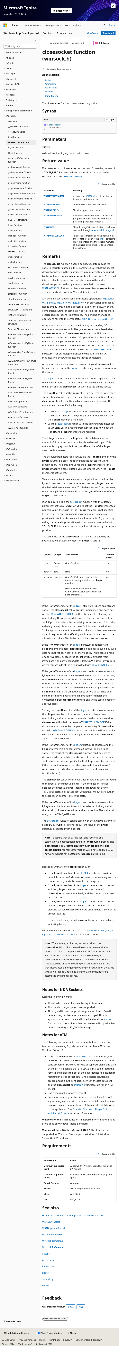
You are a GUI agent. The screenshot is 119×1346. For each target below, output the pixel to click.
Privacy (66, 1339)
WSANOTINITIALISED (54, 196)
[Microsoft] (5, 25)
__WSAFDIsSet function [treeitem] (19, 126)
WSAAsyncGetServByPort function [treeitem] (20, 380)
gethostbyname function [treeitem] (20, 172)
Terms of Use (8, 1344)
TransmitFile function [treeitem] (18, 329)
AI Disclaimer (8, 1339)
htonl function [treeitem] (15, 225)
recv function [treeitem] (14, 272)
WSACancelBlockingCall (102, 230)
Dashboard (108, 33)
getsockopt (53, 820)
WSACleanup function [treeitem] (18, 401)
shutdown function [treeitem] (17, 299)
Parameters (50, 84)
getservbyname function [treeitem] (20, 198)
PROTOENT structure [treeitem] (18, 267)
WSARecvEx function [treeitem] (18, 417)
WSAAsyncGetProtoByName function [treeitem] (21, 354)
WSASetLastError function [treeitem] (20, 422)
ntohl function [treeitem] (15, 256)
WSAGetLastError (73, 176)
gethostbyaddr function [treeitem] (19, 167)
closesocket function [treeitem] (18, 142)
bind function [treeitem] (14, 137)
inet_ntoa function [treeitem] (17, 241)
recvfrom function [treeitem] (17, 278)
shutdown (93, 841)
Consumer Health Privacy (88, 1339)
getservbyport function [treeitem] (19, 204)
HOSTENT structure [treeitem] (17, 219)
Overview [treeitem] (12, 121)
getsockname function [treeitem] (19, 209)
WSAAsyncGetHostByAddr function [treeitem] (20, 336)
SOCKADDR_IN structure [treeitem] (20, 309)
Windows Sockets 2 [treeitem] (15, 52)
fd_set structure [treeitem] (16, 147)
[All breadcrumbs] (44, 43)
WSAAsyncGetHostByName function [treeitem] (21, 345)
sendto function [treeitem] (16, 283)
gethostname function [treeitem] (19, 177)
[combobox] (19, 46)
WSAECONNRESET (101, 665)
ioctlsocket (48, 1266)
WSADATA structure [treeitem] (17, 406)
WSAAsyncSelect (51, 1221)
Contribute (54, 1339)
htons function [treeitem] (15, 230)
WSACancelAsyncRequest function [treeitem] (20, 394)
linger (102, 238)
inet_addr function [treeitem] (17, 235)
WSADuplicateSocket (53, 1228)
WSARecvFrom (76, 302)
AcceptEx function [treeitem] (17, 131)
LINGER (78, 606)
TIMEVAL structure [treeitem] (17, 315)
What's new (93, 33)
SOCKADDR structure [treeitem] (18, 304)
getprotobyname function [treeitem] (20, 188)
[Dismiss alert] (113, 5)
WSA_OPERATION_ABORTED (97, 318)
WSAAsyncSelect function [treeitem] (20, 387)
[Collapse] (36, 40)
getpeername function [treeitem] (19, 183)
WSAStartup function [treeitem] (18, 427)
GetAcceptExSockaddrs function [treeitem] (19, 160)
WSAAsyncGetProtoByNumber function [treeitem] (22, 362)
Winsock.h (77, 43)
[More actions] (114, 43)
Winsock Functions (52, 1241)
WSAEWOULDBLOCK (54, 235)
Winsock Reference (52, 1247)
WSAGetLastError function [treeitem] (20, 412)
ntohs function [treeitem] (15, 262)
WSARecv (62, 302)
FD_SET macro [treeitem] (15, 153)
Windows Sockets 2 (59, 43)
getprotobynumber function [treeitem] (21, 193)
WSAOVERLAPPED (103, 349)
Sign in (112, 25)
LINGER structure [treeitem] (16, 251)
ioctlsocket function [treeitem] (17, 246)
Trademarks (24, 1344)
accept (45, 1253)
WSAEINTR (49, 227)
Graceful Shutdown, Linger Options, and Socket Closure (72, 1215)
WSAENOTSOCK (51, 210)
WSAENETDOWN (52, 204)
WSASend (108, 298)
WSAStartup (91, 196)
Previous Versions (27, 1339)
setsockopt (62, 411)
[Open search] (105, 25)
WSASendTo (48, 302)
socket (74, 368)
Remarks (49, 91)
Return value (51, 87)
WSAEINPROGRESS (53, 215)
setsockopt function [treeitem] (17, 293)
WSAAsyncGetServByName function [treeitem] (21, 371)
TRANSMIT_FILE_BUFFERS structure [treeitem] (20, 322)
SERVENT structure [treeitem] (17, 288)
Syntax (48, 80)
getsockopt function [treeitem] (17, 214)
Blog (41, 1339)
